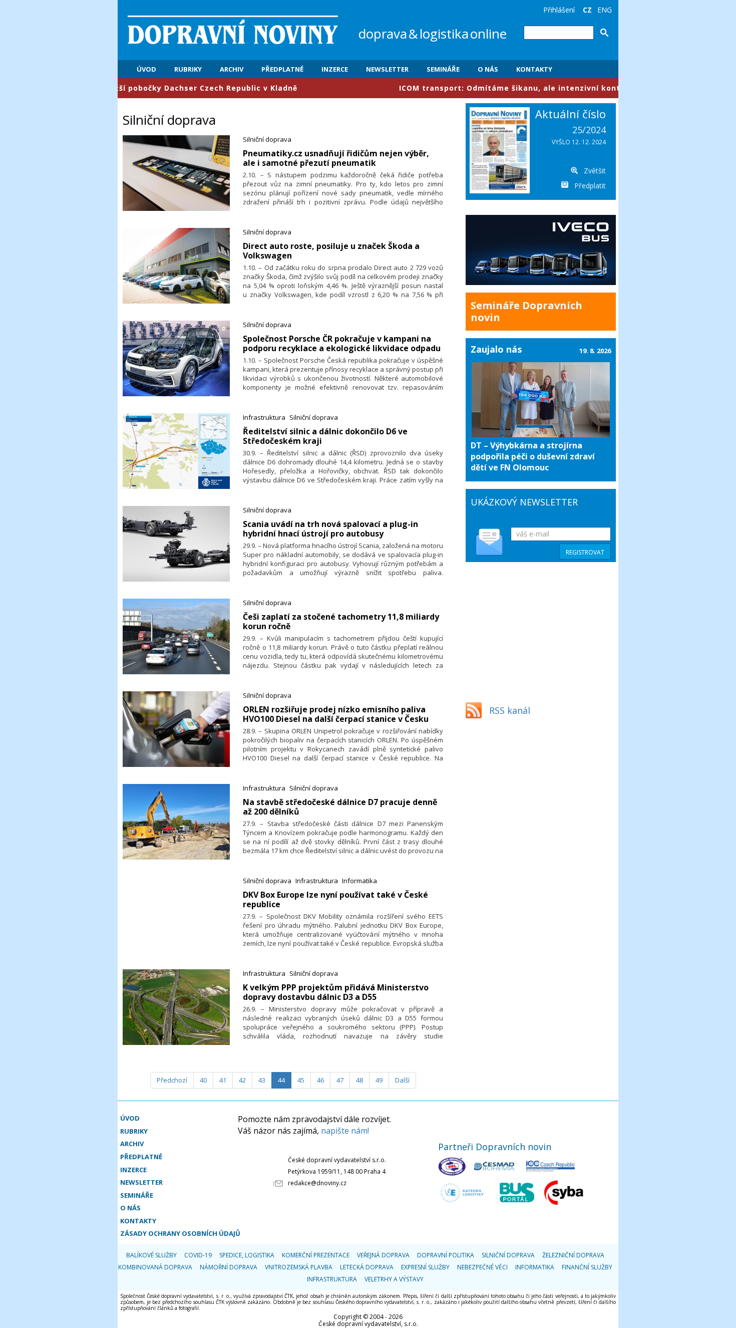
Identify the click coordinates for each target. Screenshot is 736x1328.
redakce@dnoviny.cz (317, 1183)
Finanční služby (587, 1267)
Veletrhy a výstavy (394, 1279)
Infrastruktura (264, 417)
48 (359, 1080)
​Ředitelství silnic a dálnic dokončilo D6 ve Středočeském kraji (325, 436)
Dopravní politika (445, 1255)
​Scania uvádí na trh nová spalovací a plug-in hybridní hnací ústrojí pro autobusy (330, 528)
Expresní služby (425, 1267)
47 (339, 1080)
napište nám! (345, 1130)
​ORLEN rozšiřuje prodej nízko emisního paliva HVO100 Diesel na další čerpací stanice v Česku (336, 714)
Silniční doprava (267, 139)
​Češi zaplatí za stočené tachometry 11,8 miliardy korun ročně (341, 621)
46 (320, 1080)
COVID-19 (198, 1255)
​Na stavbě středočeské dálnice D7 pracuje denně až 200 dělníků (340, 806)
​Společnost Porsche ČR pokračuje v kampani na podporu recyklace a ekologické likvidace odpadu (342, 343)
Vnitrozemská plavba (298, 1267)
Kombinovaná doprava (155, 1267)
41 (222, 1080)
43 (261, 1080)
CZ (587, 10)
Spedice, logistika (246, 1255)
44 (281, 1080)
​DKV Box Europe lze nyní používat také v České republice (335, 899)
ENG (604, 10)
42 (242, 1080)
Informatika (359, 880)
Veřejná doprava (383, 1255)
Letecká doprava (367, 1267)
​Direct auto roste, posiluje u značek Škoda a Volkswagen (331, 250)
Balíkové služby (151, 1255)
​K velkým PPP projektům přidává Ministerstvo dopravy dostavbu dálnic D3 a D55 (336, 992)
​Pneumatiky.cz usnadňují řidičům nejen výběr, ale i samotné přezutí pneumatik (336, 158)
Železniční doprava (573, 1255)
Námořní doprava (228, 1267)
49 (379, 1080)
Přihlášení (559, 10)
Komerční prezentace (315, 1255)
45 (300, 1080)
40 (203, 1080)
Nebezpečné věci (482, 1267)
